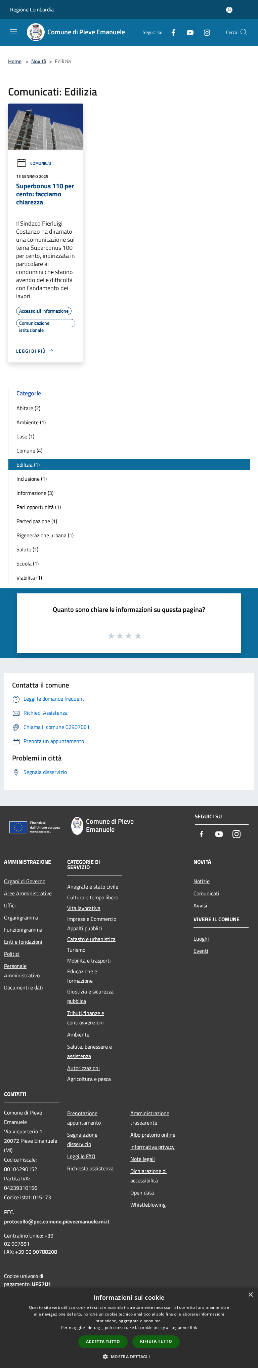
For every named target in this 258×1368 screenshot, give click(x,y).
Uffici (10, 905)
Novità (38, 61)
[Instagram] (204, 32)
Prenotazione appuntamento (84, 1118)
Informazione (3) (34, 493)
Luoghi (201, 939)
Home (15, 61)
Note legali (142, 1159)
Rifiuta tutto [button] (156, 1341)
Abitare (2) (28, 408)
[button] (129, 1356)
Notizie (202, 881)
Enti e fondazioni (23, 942)
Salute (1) (27, 549)
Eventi (201, 951)
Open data (142, 1192)
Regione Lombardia (32, 9)
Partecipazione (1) (36, 521)
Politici (11, 954)
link (193, 1327)
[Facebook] (170, 32)
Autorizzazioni (83, 1068)
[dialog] (129, 1328)
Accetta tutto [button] (103, 1341)
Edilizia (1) (28, 465)
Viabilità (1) (29, 578)
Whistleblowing (148, 1205)
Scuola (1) (27, 563)
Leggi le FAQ (81, 1156)
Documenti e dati (23, 987)
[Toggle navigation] (13, 32)
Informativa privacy (152, 1147)
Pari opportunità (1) (38, 507)
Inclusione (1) (31, 479)
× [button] (250, 1294)
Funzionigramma (23, 930)
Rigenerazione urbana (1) (45, 535)
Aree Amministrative (28, 893)
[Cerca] (244, 32)
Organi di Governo (24, 881)
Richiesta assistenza (90, 1168)
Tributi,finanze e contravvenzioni (85, 1017)
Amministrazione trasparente (149, 1118)
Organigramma (21, 917)
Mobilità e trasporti (89, 960)
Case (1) (25, 436)
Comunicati (41, 163)
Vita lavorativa (83, 908)
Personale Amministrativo (22, 970)
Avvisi (200, 905)
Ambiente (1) (31, 422)
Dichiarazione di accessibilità (148, 1175)
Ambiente (78, 1034)
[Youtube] (187, 32)
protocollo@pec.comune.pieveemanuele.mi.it (57, 1221)
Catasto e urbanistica (91, 939)
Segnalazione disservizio (82, 1139)
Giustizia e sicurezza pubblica (90, 996)
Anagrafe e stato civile (92, 887)
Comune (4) (29, 450)
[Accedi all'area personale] (229, 10)
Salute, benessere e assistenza (89, 1051)
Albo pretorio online (152, 1135)
